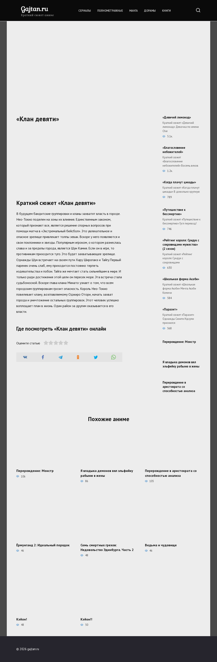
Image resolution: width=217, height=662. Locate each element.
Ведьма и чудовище (161, 545)
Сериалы (84, 11)
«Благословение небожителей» (174, 150)
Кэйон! (21, 619)
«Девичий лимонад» (177, 117)
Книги (166, 11)
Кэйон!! (86, 619)
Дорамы (150, 11)
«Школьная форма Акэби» (181, 279)
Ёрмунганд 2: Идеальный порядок (43, 545)
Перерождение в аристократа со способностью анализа (179, 386)
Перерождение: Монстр (179, 342)
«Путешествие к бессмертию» (174, 212)
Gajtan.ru (34, 9)
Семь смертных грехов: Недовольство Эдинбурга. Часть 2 (107, 547)
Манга (133, 11)
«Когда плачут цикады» (179, 182)
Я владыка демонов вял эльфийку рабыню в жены (181, 364)
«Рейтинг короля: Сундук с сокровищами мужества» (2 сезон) (181, 244)
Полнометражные (110, 11)
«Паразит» (170, 309)
